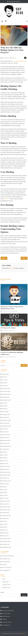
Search (2, 592)
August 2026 (5, 374)
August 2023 (5, 449)
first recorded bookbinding (19, 61)
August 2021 (5, 518)
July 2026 (4, 377)
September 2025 (6, 400)
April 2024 (5, 429)
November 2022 (6, 475)
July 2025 (4, 403)
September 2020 (6, 547)
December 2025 (6, 391)
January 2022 (5, 504)
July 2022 (4, 486)
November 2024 (6, 420)
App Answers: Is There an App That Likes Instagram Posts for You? (12, 307)
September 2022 (6, 481)
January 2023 (5, 469)
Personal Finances (7, 567)
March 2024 (5, 432)
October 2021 (5, 512)
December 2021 (6, 507)
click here (6, 198)
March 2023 (5, 463)
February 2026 (6, 388)
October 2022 (5, 478)
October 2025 (5, 397)
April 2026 (5, 385)
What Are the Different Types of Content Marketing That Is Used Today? (24, 258)
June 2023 (4, 455)
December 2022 (6, 472)
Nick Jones (13, 58)
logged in (11, 268)
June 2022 (4, 489)
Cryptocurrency (6, 558)
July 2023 (4, 452)
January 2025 (5, 417)
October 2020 (5, 544)
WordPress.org (6, 587)
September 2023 (6, 446)
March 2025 (5, 411)
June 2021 (4, 524)
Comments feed (6, 584)
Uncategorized (6, 570)
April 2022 (5, 495)
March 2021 (5, 533)
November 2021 (6, 509)
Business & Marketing (5, 55)
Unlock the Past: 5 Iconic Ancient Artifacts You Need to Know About (5, 258)
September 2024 (6, 426)
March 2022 (5, 498)
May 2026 (4, 382)
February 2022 (6, 501)
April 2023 (5, 460)
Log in (3, 579)
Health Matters (6, 561)
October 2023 (5, 443)
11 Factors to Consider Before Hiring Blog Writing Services (12, 353)
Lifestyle (4, 564)
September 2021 (6, 515)
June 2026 (4, 380)
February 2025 (6, 414)
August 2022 (5, 483)
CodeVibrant (22, 633)
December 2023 (6, 440)
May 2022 (4, 492)
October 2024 (5, 423)
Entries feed (5, 582)
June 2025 (4, 406)
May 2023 (4, 458)
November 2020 (6, 541)
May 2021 (4, 527)
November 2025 (6, 394)
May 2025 (4, 408)
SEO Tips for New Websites (8, 328)
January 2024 (5, 437)
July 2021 (4, 521)
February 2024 (6, 434)
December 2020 (6, 538)
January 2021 (5, 535)
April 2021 (5, 530)
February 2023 (6, 466)
